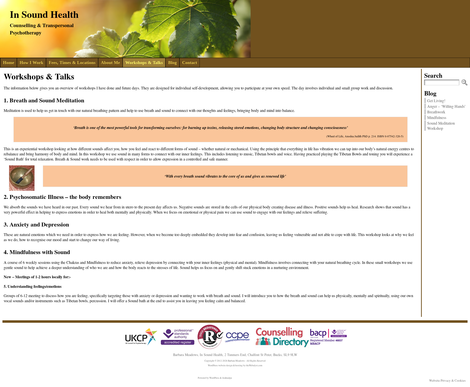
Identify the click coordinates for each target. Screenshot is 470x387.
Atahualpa (227, 377)
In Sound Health (44, 14)
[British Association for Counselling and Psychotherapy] (328, 344)
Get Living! (436, 100)
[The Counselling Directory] (281, 347)
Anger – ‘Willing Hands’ (446, 106)
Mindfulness (436, 117)
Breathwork (436, 111)
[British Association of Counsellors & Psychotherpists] (192, 348)
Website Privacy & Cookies (447, 380)
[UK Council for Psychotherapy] (141, 346)
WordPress (214, 377)
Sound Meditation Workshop (441, 125)
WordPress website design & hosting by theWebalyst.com (235, 365)
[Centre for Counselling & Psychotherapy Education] (238, 344)
